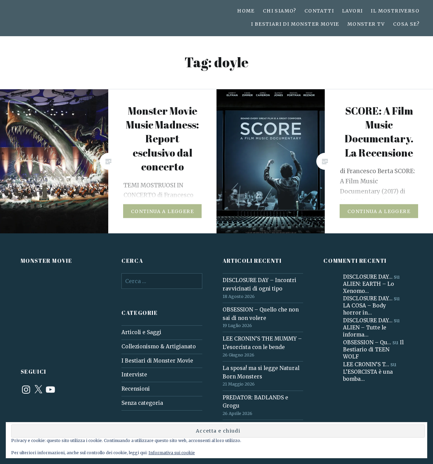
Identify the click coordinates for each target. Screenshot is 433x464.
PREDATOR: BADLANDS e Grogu (255, 401)
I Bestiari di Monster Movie (295, 24)
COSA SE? (406, 24)
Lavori (352, 11)
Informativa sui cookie (172, 452)
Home (246, 11)
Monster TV (366, 24)
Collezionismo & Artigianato (158, 346)
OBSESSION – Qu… (367, 342)
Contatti (319, 11)
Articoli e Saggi (141, 332)
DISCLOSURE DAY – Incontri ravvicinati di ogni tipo (259, 284)
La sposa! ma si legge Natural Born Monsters (261, 372)
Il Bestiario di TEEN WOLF (373, 349)
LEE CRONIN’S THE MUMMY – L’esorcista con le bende (262, 342)
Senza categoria (142, 403)
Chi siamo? (279, 11)
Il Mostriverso (395, 11)
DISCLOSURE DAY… (367, 277)
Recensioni (135, 389)
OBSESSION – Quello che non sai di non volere (261, 313)
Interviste (134, 374)
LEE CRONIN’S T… (366, 364)
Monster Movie (46, 260)
